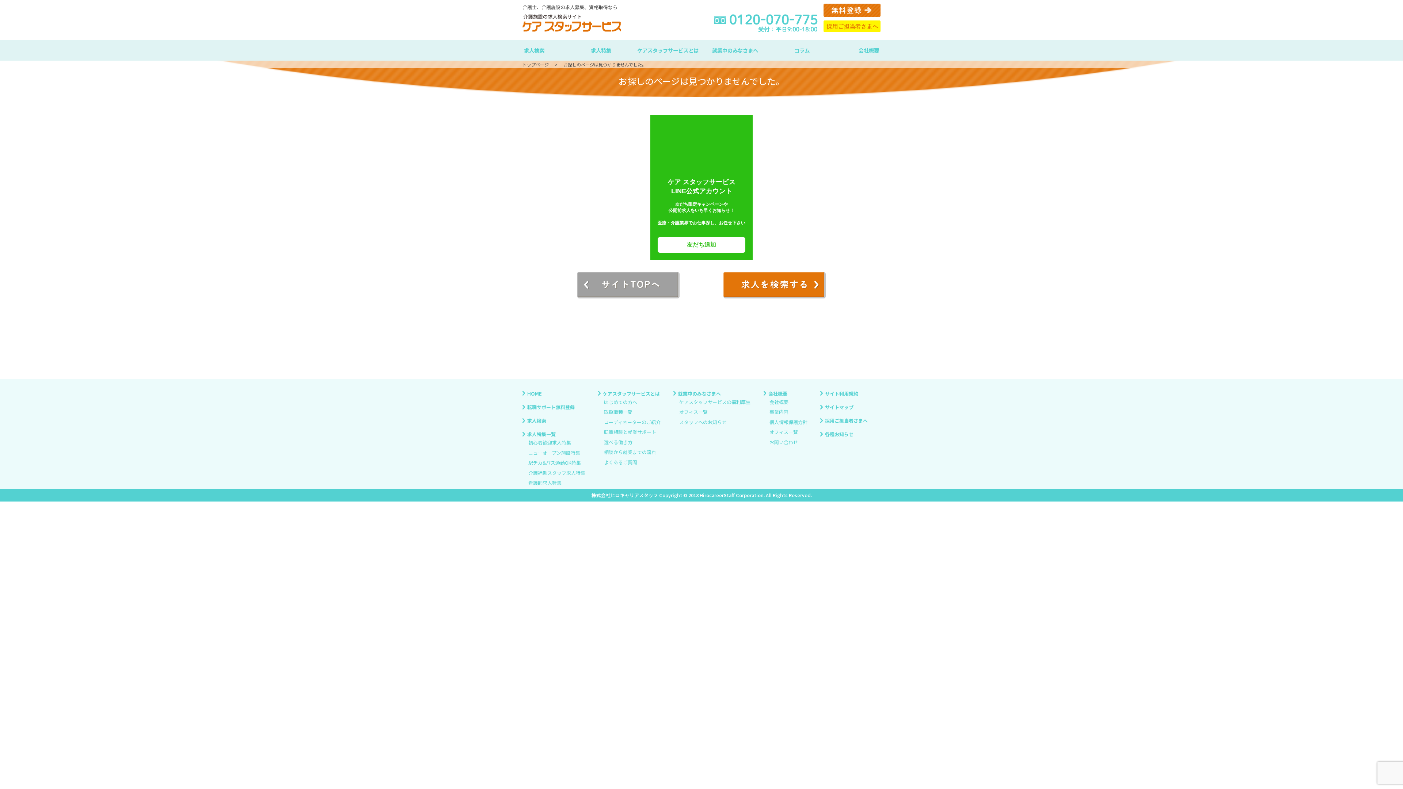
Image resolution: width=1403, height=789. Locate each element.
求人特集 (601, 50)
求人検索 (534, 50)
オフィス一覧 (693, 412)
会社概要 (869, 50)
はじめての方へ (620, 402)
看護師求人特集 (545, 483)
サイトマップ (839, 406)
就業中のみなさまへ (735, 50)
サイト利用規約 (841, 393)
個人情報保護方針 (788, 422)
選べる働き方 (618, 442)
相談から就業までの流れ (630, 452)
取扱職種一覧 (618, 412)
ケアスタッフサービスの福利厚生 (714, 402)
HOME (534, 393)
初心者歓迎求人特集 (549, 442)
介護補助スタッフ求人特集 (556, 472)
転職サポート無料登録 (551, 406)
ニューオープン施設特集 (554, 452)
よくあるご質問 (620, 462)
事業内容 (778, 412)
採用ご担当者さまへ (846, 420)
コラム (802, 50)
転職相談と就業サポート (630, 432)
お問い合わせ (783, 442)
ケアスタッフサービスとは (668, 50)
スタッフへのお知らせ (703, 422)
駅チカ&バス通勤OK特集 (554, 463)
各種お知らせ (839, 434)
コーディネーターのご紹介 (632, 422)
